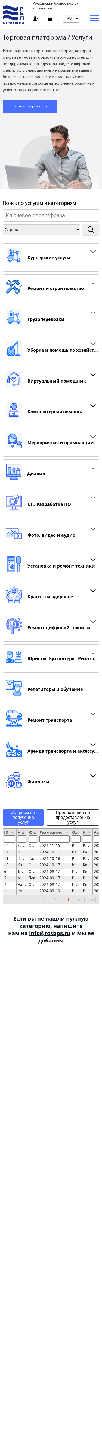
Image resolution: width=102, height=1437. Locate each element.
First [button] (46, 900)
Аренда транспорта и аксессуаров (63, 751)
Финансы (38, 782)
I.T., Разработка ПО (49, 504)
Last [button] (90, 900)
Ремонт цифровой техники (58, 628)
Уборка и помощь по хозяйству (63, 350)
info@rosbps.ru (49, 933)
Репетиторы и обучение (55, 689)
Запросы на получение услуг (23, 817)
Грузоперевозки (45, 319)
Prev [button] (57, 900)
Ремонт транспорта (49, 720)
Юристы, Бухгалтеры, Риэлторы (63, 658)
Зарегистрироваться (30, 106)
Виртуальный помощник (56, 381)
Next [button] (79, 900)
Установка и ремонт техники (61, 566)
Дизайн (36, 473)
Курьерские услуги (48, 258)
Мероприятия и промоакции (60, 443)
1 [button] (68, 900)
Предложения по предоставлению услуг (73, 817)
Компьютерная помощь (54, 412)
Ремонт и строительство (55, 288)
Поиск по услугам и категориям (39, 203)
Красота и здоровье (50, 597)
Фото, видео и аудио (51, 535)
